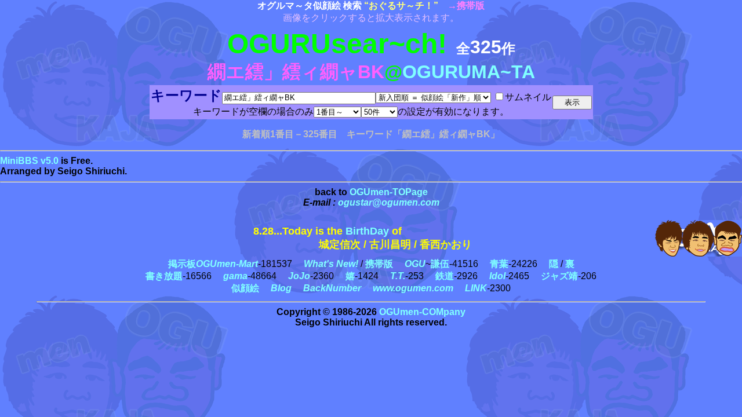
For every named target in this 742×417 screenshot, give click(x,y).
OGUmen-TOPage (389, 192)
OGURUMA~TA (468, 71)
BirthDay (367, 231)
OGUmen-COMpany (422, 312)
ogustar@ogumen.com (388, 202)
